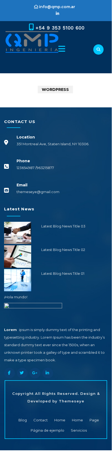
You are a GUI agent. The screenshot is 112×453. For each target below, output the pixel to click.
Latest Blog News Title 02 (63, 249)
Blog (22, 420)
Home (59, 420)
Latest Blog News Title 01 (62, 273)
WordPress (55, 89)
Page (94, 420)
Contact (40, 420)
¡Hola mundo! (15, 297)
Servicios (79, 430)
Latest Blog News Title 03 (63, 226)
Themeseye (70, 401)
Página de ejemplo (47, 430)
